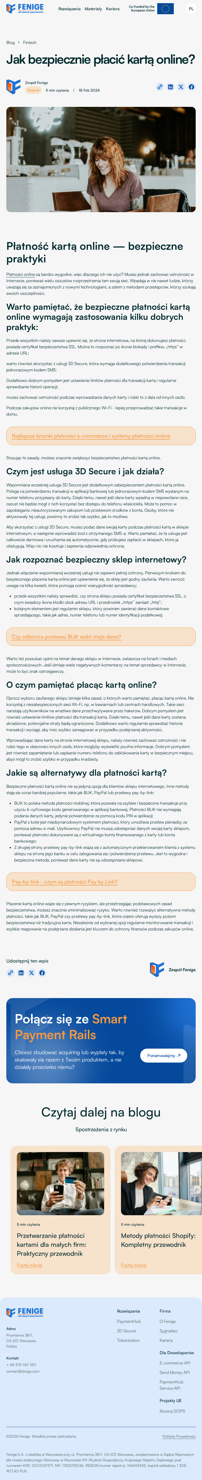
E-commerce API (175, 1363)
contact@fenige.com (22, 1371)
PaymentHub (129, 1321)
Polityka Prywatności (179, 1436)
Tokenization (128, 1340)
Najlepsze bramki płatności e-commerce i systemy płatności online (91, 435)
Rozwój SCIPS (172, 1411)
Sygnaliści (169, 1330)
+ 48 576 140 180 (21, 1364)
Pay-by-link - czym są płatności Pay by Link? (65, 881)
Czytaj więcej (29, 1265)
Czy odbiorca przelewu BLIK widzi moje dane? (66, 636)
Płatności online (20, 274)
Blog (10, 42)
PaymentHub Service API (171, 1385)
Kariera (112, 8)
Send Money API (175, 1372)
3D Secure (126, 1330)
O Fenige (168, 1321)
